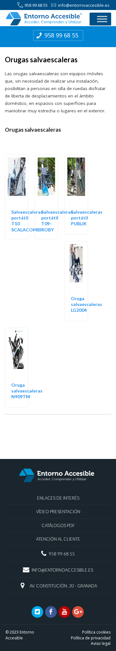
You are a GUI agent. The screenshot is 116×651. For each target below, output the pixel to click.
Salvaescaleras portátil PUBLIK (86, 217)
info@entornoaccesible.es (84, 5)
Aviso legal (101, 643)
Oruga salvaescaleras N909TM (27, 390)
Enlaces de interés (58, 498)
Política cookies (96, 632)
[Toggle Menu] (102, 19)
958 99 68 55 (36, 5)
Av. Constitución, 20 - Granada (63, 585)
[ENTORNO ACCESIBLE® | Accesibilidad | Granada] (44, 18)
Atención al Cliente (58, 539)
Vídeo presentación (58, 511)
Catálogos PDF (58, 525)
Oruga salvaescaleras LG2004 (86, 304)
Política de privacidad (91, 638)
